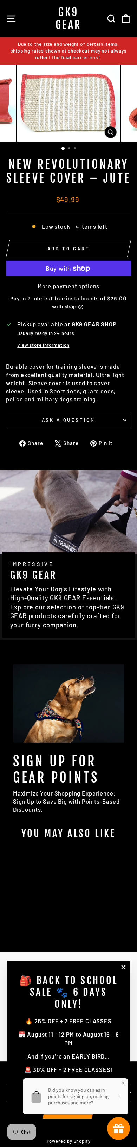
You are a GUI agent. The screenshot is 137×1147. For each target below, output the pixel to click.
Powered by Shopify (69, 1141)
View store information (43, 345)
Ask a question (69, 420)
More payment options (69, 285)
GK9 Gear (69, 18)
